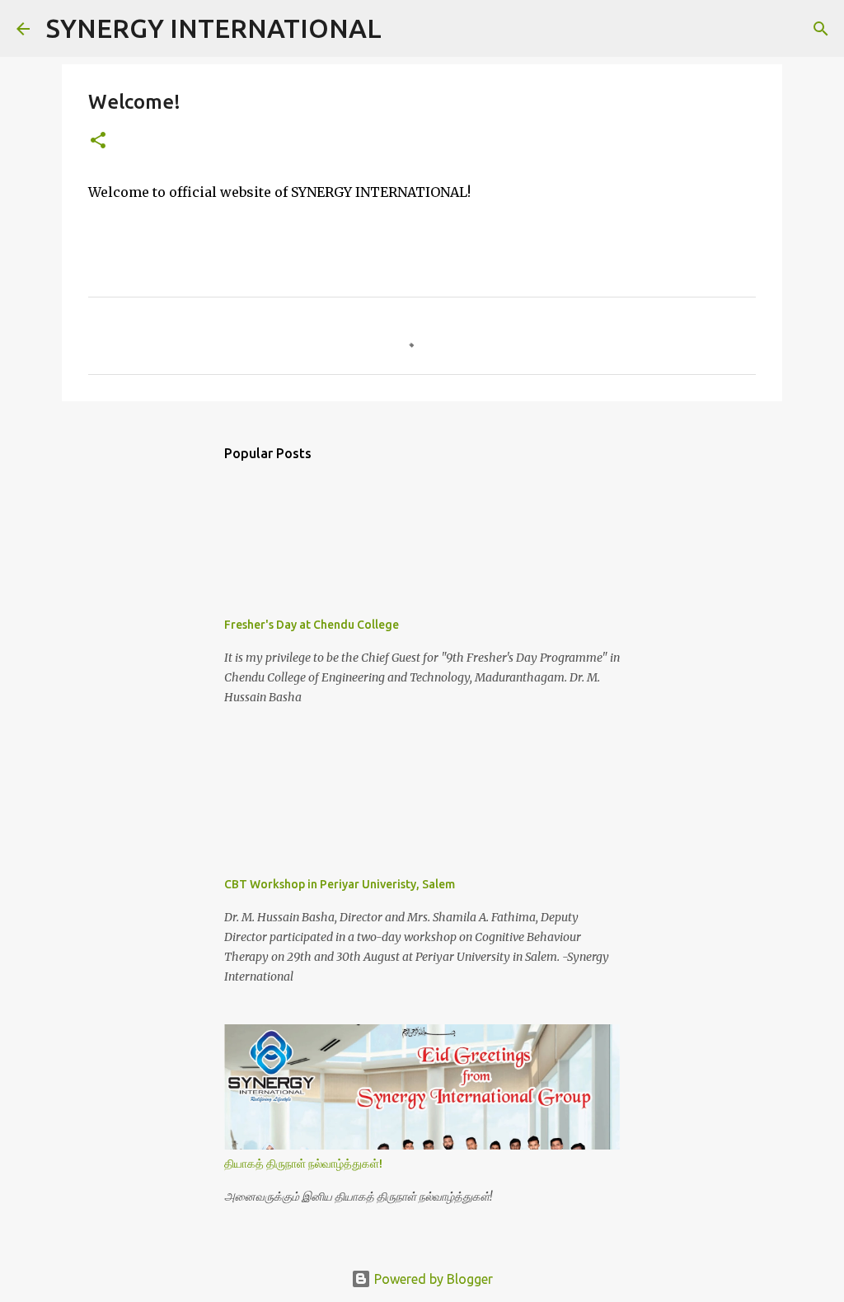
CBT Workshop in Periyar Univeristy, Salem (339, 884)
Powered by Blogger (432, 1279)
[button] (98, 141)
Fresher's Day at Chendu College (311, 624)
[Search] (405, 29)
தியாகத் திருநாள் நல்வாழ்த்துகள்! (303, 1163)
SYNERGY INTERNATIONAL (214, 28)
